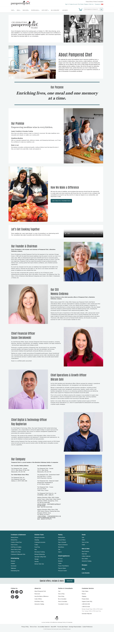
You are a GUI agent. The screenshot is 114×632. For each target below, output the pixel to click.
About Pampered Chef (40, 591)
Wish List (91, 4)
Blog (83, 569)
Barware (13, 561)
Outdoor (13, 563)
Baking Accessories (40, 537)
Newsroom (37, 593)
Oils (59, 549)
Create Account (73, 4)
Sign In (66, 4)
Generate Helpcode (87, 613)
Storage (36, 559)
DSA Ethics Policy (39, 601)
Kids (36, 549)
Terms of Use (33, 626)
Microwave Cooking (40, 552)
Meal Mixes (61, 547)
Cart (59, 591)
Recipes (84, 565)
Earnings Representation (75, 626)
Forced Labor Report (62, 626)
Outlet (83, 544)
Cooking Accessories (40, 542)
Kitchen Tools (39, 534)
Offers (83, 539)
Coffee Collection (86, 556)
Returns (84, 593)
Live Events (65, 10)
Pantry (60, 534)
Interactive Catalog (86, 561)
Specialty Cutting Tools (40, 556)
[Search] (101, 9)
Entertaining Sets (15, 570)
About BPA (53, 626)
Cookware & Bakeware (18, 534)
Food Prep (37, 547)
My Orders (80, 4)
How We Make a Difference (41, 596)
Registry (86, 4)
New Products (85, 551)
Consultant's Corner (63, 604)
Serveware (13, 565)
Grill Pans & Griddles (16, 547)
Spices (60, 552)
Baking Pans (14, 539)
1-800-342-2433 (86, 604)
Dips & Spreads (62, 542)
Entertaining (15, 558)
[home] (57, 618)
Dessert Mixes (62, 539)
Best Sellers (85, 558)
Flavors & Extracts (63, 544)
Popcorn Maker (62, 568)
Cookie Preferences (87, 626)
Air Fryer (60, 558)
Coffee (59, 563)
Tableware (13, 568)
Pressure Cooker (62, 570)
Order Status (85, 591)
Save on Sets (85, 542)
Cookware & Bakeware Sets (18, 554)
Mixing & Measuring (40, 554)
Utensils (37, 561)
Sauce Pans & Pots (16, 549)
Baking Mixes (61, 537)
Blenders (60, 561)
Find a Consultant (62, 601)
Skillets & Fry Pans (16, 552)
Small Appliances (64, 556)
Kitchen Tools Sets (39, 564)
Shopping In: (98, 4)
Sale (83, 537)
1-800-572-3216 (86, 606)
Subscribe (69, 581)
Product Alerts (85, 599)
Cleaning (37, 539)
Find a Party (61, 596)
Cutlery (36, 544)
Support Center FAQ (87, 601)
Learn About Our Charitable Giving (61, 201)
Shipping (84, 596)
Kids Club (84, 553)
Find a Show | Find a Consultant (94, 1)
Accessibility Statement (44, 626)
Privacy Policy (25, 626)
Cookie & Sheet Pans (16, 542)
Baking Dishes (14, 537)
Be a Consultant (55, 10)
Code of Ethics (38, 599)
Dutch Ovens (14, 544)
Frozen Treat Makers (63, 565)
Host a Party (61, 593)
